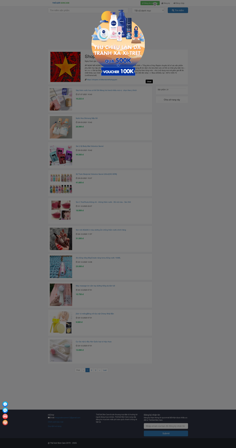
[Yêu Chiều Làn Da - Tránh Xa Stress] (118, 42)
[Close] (155, 4)
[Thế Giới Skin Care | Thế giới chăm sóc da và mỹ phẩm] (5, 404)
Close (149, 81)
